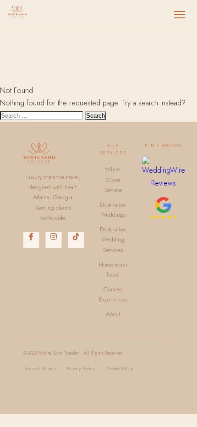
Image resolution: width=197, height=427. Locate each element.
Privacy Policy (81, 368)
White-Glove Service (113, 179)
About (113, 314)
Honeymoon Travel (113, 269)
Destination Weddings (113, 209)
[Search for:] (42, 115)
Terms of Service (39, 368)
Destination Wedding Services (113, 239)
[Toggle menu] (180, 15)
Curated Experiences (113, 294)
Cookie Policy (119, 368)
